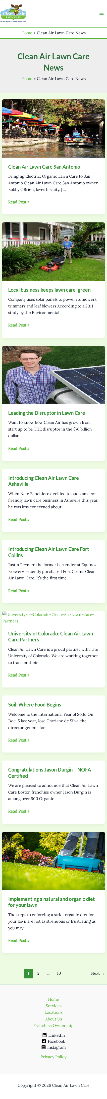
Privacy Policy (53, 1056)
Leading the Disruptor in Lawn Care (46, 413)
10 (59, 973)
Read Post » (18, 202)
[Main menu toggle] (101, 13)
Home (53, 999)
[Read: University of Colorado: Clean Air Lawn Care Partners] (53, 617)
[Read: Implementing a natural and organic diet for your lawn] (53, 860)
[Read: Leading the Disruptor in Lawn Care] (53, 374)
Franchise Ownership (53, 1025)
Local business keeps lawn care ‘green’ (50, 290)
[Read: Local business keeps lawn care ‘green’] (53, 251)
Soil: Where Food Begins (34, 704)
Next (98, 973)
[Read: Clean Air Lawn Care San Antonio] (53, 127)
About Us (53, 1018)
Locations (53, 1012)
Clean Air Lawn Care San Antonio (44, 167)
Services (53, 1005)
